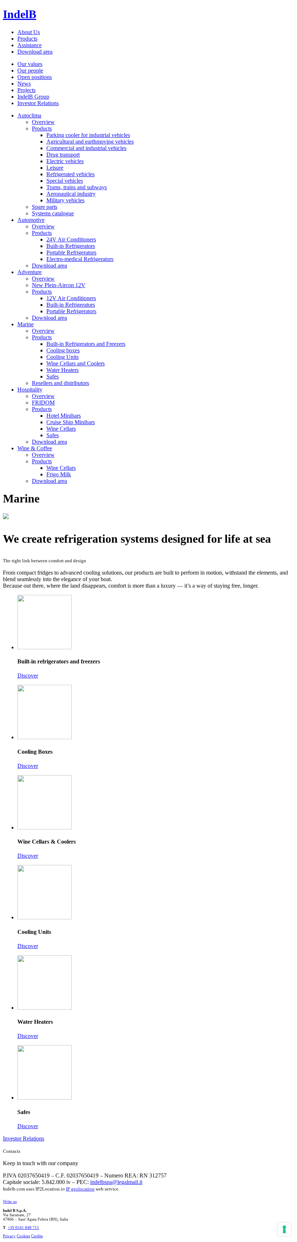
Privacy (9, 1236)
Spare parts (44, 207)
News (24, 83)
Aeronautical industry (71, 194)
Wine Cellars (61, 429)
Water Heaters (62, 370)
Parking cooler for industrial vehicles (88, 135)
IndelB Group (33, 97)
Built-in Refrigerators (70, 246)
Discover (27, 675)
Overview (43, 122)
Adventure (29, 272)
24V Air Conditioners (71, 239)
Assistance (29, 45)
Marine (25, 324)
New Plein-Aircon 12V (58, 285)
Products (27, 39)
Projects (26, 90)
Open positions (34, 77)
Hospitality (29, 389)
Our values (29, 64)
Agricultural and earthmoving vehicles (90, 141)
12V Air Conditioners (71, 298)
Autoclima (29, 115)
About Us (28, 32)
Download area (35, 52)
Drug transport (63, 155)
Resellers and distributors (60, 383)
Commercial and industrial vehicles (86, 148)
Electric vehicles (65, 161)
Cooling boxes (63, 350)
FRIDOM (43, 402)
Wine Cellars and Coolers (75, 363)
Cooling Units (62, 357)
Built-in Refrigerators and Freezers (85, 344)
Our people (30, 70)
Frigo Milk (58, 474)
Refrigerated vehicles (70, 174)
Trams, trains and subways (76, 187)
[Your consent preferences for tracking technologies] (284, 1229)
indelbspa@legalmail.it (116, 1182)
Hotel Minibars (63, 416)
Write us (10, 1201)
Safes (52, 376)
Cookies (23, 1236)
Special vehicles (64, 181)
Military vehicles (65, 200)
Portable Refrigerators (71, 252)
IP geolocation (80, 1189)
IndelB (19, 14)
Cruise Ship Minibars (70, 422)
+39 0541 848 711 (23, 1227)
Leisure (54, 168)
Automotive (31, 220)
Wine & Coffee (34, 448)
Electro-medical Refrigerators (79, 259)
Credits (37, 1236)
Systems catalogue (53, 213)
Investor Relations (38, 103)
